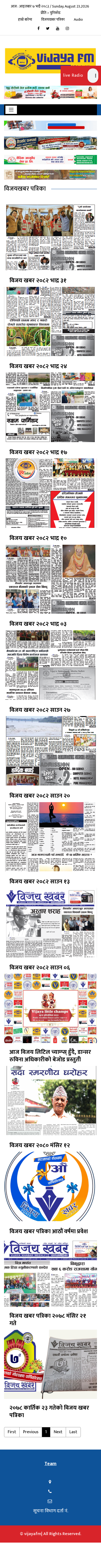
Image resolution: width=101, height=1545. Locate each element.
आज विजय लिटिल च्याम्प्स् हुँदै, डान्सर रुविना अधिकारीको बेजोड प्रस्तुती (50, 1056)
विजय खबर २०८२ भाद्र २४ (38, 366)
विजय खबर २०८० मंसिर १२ (39, 1145)
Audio (78, 19)
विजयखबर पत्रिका (53, 19)
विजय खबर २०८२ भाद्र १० (38, 538)
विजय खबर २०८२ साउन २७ (40, 710)
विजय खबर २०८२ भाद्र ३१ (38, 280)
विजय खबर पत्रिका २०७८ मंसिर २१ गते (47, 1319)
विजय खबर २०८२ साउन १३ (39, 881)
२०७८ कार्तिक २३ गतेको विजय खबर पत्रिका (49, 1411)
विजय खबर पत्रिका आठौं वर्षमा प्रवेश (48, 1231)
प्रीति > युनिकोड (51, 13)
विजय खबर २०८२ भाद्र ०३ (38, 624)
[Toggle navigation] (11, 110)
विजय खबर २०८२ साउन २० (39, 796)
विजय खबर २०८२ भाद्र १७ (38, 452)
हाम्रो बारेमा (25, 19)
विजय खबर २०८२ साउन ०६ (39, 968)
